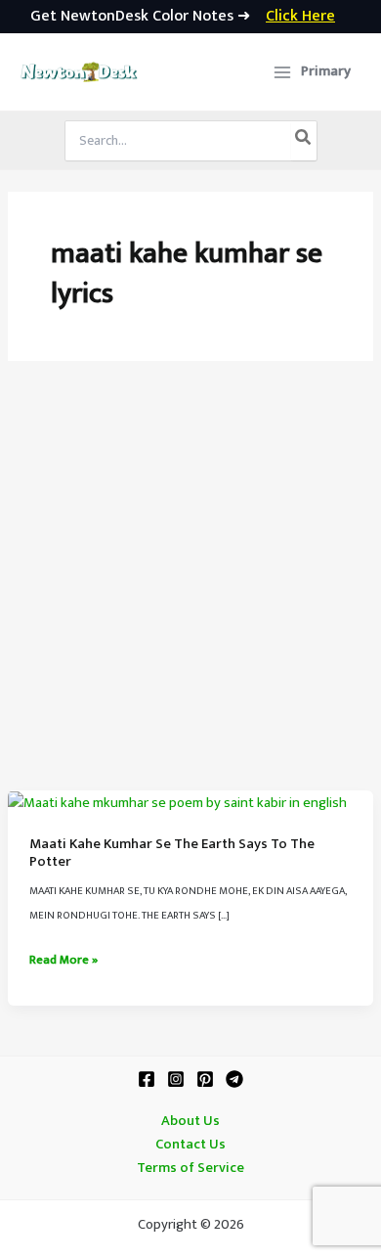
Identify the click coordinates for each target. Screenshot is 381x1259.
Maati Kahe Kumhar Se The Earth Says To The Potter (172, 853)
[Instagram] (176, 1079)
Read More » (63, 960)
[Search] (304, 140)
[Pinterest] (205, 1079)
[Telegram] (234, 1079)
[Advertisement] (190, 590)
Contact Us (190, 1144)
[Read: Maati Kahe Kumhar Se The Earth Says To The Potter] (177, 802)
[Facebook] (146, 1079)
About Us (190, 1121)
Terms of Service (190, 1168)
